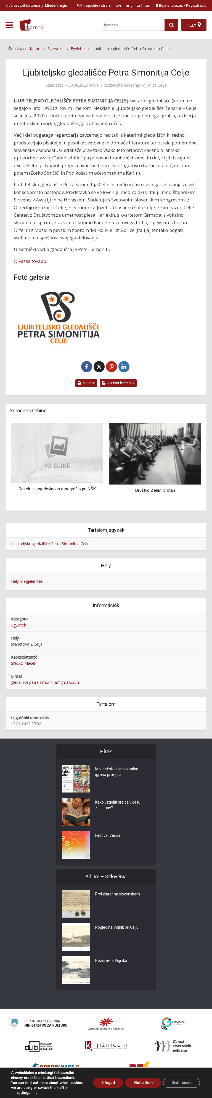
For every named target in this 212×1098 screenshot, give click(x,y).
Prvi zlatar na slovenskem (117, 894)
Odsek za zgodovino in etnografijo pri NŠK (57, 488)
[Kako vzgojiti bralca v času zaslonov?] (76, 812)
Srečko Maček (23, 663)
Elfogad (108, 1082)
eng (129, 5)
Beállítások (181, 1082)
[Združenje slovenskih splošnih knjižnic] (105, 1046)
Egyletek (18, 625)
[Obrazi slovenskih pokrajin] (173, 1046)
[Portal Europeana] (173, 1024)
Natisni (88, 382)
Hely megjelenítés (27, 581)
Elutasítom (143, 1082)
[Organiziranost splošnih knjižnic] (106, 1024)
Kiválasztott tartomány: (36, 5)
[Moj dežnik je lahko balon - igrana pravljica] (76, 779)
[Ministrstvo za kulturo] (39, 1024)
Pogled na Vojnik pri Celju (117, 927)
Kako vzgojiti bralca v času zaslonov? (118, 805)
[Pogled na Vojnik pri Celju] (76, 937)
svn (119, 5)
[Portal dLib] (39, 1046)
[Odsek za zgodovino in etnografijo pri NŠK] (57, 452)
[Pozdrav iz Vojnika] (76, 970)
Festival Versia (107, 835)
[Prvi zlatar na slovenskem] (76, 904)
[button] (187, 465)
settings (23, 1092)
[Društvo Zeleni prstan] (155, 453)
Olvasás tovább (30, 261)
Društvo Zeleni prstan (155, 490)
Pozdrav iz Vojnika (111, 960)
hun (147, 5)
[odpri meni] (9, 25)
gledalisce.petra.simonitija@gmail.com (45, 682)
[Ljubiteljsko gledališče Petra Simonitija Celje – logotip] (58, 317)
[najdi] (171, 25)
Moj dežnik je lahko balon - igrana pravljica (118, 772)
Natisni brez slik (119, 382)
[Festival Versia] (76, 845)
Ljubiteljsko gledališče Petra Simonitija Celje (50, 543)
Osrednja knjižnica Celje (145, 85)
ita (138, 5)
